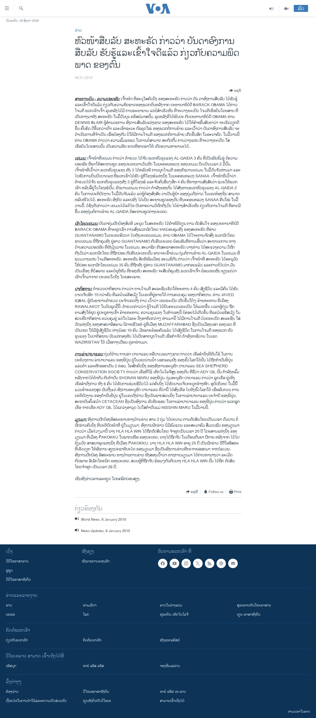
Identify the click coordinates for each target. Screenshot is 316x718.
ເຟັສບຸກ (11, 666)
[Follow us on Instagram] (186, 563)
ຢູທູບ (9, 570)
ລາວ (9, 605)
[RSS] (209, 563)
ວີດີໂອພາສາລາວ (17, 561)
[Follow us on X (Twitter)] (197, 563)
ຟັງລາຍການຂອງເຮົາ (96, 561)
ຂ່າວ (78, 30)
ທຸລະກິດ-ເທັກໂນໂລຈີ (174, 614)
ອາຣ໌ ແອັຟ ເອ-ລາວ (173, 691)
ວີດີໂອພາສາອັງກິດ (18, 579)
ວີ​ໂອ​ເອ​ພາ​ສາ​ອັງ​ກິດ (96, 691)
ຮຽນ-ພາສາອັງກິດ (248, 614)
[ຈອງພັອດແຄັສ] (232, 563)
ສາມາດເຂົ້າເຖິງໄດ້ (172, 700)
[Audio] (271, 8)
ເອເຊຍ (10, 614)
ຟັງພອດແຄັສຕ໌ (170, 640)
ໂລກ (86, 614)
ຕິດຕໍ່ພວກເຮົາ (92, 640)
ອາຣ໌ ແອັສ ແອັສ (93, 666)
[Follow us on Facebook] (162, 563)
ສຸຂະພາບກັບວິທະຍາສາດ (254, 605)
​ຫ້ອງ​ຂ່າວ (12, 691)
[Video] (286, 8)
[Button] (235, 90)
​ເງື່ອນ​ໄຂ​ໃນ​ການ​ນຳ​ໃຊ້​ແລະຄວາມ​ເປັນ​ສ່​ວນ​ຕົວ (36, 700)
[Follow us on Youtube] (174, 563)
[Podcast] (221, 563)
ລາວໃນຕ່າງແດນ (171, 605)
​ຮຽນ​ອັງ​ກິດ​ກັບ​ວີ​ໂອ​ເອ (97, 700)
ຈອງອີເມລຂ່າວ (170, 666)
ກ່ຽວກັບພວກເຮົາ (17, 640)
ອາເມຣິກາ (90, 605)
